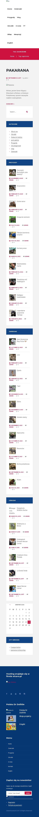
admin (26, 78)
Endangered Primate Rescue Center (22, 541)
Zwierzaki (18, 9)
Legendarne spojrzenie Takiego (21, 312)
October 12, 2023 (17, 347)
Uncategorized (16, 146)
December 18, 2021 (17, 394)
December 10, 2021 (17, 409)
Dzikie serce (21, 201)
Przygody (11, 17)
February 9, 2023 (17, 209)
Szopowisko (21, 186)
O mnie (18, 26)
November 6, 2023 (17, 178)
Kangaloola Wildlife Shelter (22, 509)
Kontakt (10, 766)
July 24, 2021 (15, 488)
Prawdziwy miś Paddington (22, 280)
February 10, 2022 (17, 272)
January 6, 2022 (16, 319)
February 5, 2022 (16, 363)
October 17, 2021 (16, 456)
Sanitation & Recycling (18, 650)
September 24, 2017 (17, 594)
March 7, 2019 (15, 532)
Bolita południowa (23, 464)
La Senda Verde (22, 570)
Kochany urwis (22, 248)
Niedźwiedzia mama (21, 265)
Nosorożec (20, 448)
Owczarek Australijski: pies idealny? (22, 172)
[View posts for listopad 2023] (10, 605)
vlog (12, 149)
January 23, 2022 (17, 303)
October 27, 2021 (17, 441)
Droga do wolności (23, 217)
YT (24, 26)
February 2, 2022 (17, 287)
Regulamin (11, 802)
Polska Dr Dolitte (16, 137)
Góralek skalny (22, 417)
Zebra (19, 401)
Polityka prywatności (15, 805)
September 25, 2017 (17, 578)
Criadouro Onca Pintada (22, 556)
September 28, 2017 (17, 563)
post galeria (15, 140)
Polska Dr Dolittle (23, 711)
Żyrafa (19, 370)
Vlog (19, 17)
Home (9, 9)
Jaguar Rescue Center (21, 587)
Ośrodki (10, 26)
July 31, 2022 (15, 225)
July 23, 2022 (15, 240)
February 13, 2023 (17, 194)
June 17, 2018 (15, 547)
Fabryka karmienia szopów (23, 233)
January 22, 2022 (17, 378)
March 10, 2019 (16, 516)
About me (14, 131)
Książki (22, 724)
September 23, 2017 (14, 78)
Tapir (18, 386)
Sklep (9, 34)
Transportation (15, 647)
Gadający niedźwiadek (21, 296)
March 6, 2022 (15, 256)
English (10, 43)
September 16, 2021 (17, 472)
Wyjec (19, 480)
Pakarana (17, 70)
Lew (18, 355)
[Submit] (28, 793)
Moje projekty (25, 716)
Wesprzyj (17, 34)
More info (9, 104)
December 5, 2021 (16, 425)
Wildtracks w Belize (21, 525)
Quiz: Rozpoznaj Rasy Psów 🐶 (22, 340)
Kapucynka (20, 433)
